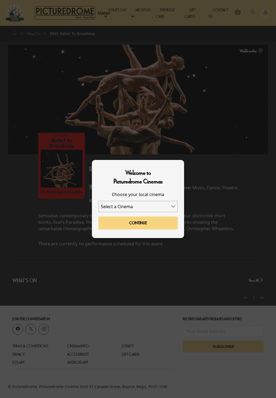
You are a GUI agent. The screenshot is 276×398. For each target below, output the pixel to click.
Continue (138, 223)
